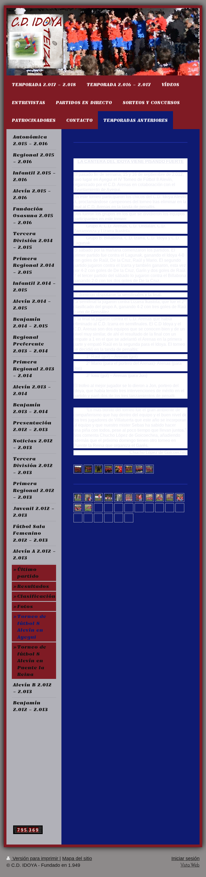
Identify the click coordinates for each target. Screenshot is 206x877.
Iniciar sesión (185, 858)
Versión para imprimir (35, 858)
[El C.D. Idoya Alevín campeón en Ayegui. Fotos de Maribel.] (78, 497)
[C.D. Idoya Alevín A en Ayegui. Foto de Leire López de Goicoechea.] (129, 468)
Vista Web (190, 865)
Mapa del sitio (77, 858)
